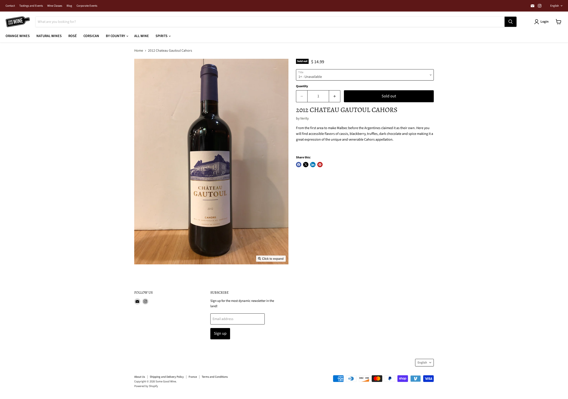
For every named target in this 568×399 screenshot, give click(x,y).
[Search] (511, 22)
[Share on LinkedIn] (313, 164)
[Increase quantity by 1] (334, 96)
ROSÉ (72, 35)
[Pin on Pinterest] (320, 164)
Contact (10, 6)
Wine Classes (54, 6)
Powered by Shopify (146, 386)
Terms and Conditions (215, 377)
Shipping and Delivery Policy (167, 377)
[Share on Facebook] (298, 164)
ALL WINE (141, 35)
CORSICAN (91, 35)
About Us (139, 377)
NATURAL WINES (49, 35)
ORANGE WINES (18, 35)
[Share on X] (305, 164)
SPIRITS (162, 35)
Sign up (220, 333)
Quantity (302, 86)
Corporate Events (87, 6)
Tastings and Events (31, 6)
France (193, 377)
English (554, 6)
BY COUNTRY (116, 35)
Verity (304, 118)
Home (138, 51)
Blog (69, 6)
